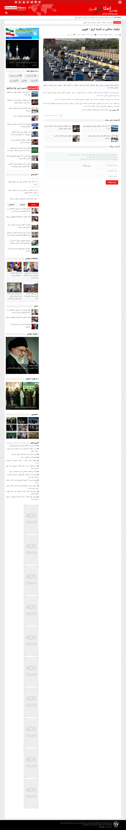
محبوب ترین (22, 88)
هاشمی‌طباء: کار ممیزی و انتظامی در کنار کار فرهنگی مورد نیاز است (18, 209)
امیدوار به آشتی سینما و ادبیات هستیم (20, 325)
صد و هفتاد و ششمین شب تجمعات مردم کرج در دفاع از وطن (58, 127)
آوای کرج (101, 827)
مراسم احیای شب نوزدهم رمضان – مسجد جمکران (23, 63)
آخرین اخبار (32, 88)
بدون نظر (70, 35)
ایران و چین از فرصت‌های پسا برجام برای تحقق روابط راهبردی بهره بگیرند (18, 233)
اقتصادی (11, 204)
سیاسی (33, 204)
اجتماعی (22, 204)
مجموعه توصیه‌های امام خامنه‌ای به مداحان (19, 249)
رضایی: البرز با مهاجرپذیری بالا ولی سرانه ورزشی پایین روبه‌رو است (19, 165)
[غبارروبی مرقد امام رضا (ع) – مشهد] (22, 396)
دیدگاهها (10, 88)
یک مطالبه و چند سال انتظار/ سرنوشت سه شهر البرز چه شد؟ (20, 133)
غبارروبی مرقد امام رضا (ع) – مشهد (26, 407)
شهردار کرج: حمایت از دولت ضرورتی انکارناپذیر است (18, 125)
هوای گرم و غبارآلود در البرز (63, 136)
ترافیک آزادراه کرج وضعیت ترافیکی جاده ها (95, 110)
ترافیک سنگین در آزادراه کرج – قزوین (101, 29)
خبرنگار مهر (100, 92)
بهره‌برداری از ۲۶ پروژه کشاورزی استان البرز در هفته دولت (18, 157)
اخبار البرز (110, 22)
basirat (110, 35)
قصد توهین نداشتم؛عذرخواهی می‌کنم (18, 216)
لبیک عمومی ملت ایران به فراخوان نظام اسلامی (22, 368)
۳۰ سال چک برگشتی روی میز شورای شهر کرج (96, 127)
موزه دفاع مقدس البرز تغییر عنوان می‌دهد (99, 17)
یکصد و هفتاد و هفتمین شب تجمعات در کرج (20, 141)
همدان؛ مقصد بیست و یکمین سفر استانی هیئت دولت (19, 225)
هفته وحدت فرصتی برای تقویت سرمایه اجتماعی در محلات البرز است (18, 149)
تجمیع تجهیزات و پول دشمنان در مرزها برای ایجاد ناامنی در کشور (19, 241)
